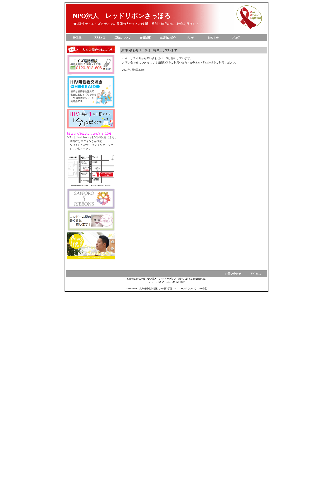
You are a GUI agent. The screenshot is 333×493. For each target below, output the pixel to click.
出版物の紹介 (168, 37)
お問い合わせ (233, 273)
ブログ (236, 37)
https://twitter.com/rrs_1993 (89, 133)
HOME (77, 37)
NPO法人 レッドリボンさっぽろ (122, 15)
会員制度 (145, 37)
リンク (190, 37)
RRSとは (100, 37)
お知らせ (213, 37)
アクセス (255, 273)
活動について (122, 37)
